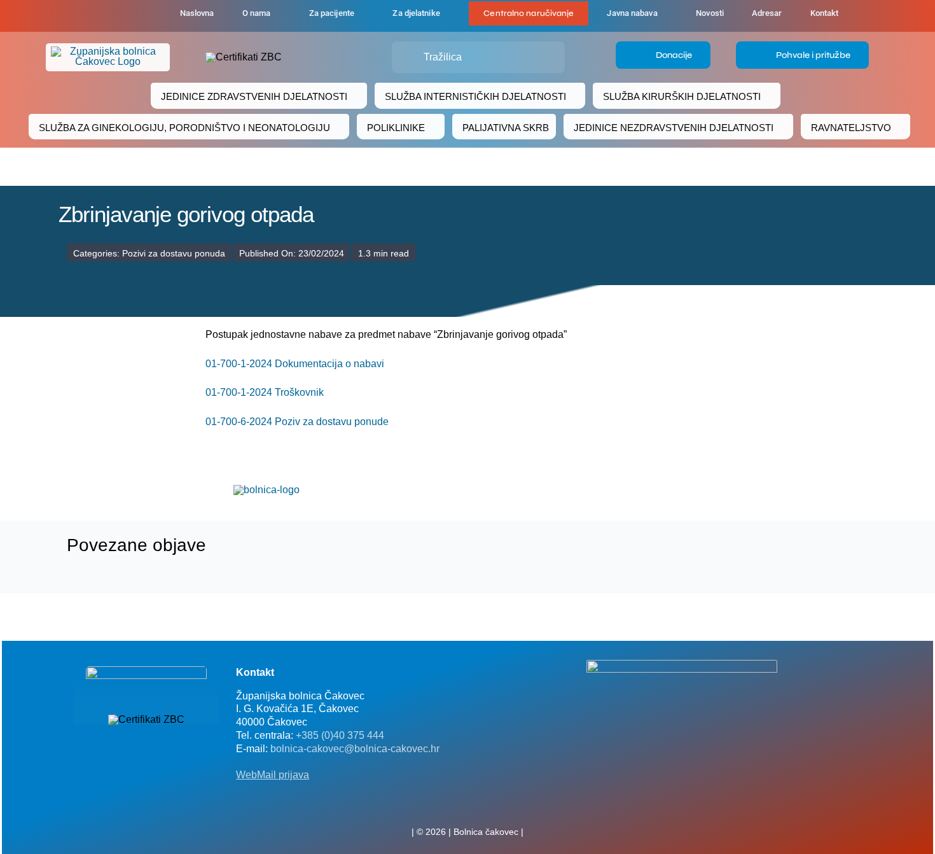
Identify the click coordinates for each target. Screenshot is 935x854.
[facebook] (100, 16)
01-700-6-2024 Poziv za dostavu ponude (297, 421)
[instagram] (488, 804)
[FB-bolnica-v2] (681, 664)
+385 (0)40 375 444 (340, 735)
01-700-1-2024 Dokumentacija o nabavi (294, 363)
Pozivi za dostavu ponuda (173, 253)
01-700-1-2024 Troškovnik (264, 392)
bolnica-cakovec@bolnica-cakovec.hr (355, 748)
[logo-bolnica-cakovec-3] (266, 489)
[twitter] (467, 804)
